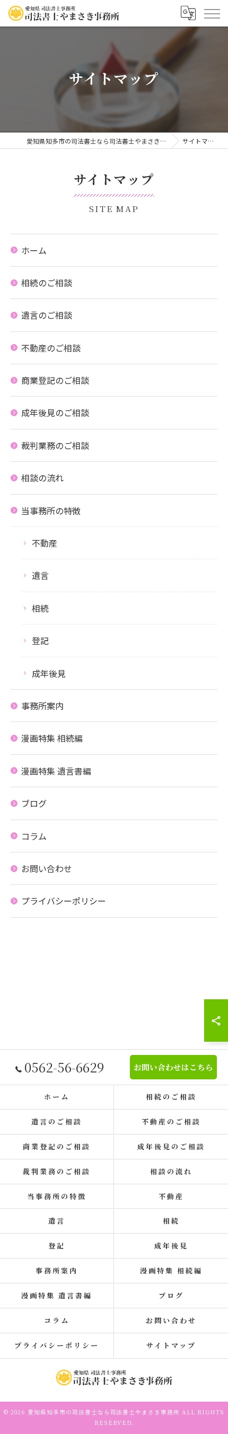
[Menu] (211, 12)
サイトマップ (171, 1345)
